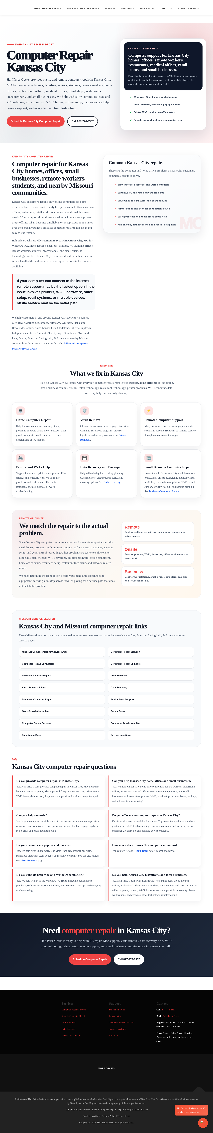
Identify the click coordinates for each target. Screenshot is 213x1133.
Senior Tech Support (122, 699)
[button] (203, 1123)
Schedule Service (188, 8)
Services (110, 8)
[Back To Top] (199, 1091)
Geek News (127, 8)
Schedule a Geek (31, 735)
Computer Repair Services (36, 723)
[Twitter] (101, 1075)
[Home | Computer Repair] (120, 1075)
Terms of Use (123, 1116)
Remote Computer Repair (36, 675)
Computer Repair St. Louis (126, 663)
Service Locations (121, 735)
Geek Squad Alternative (35, 711)
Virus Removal (119, 675)
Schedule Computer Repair (90, 959)
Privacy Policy (108, 1116)
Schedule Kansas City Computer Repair (35, 121)
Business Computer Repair (83, 8)
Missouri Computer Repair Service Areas (45, 651)
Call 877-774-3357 (83, 121)
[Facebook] (92, 1075)
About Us (166, 8)
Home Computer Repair (47, 8)
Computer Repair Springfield (38, 663)
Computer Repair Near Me (125, 723)
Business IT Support (71, 1035)
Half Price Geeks (105, 1122)
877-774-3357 (168, 1009)
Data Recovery (112, 482)
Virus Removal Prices (34, 687)
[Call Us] (111, 1075)
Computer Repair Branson (125, 651)
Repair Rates (147, 8)
